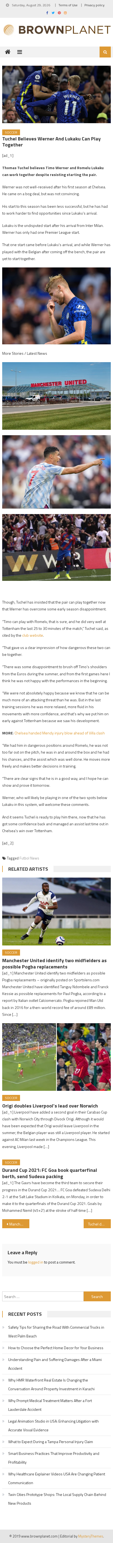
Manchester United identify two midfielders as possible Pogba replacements (54, 963)
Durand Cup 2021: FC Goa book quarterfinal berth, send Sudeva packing (49, 1173)
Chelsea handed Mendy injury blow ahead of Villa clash (60, 733)
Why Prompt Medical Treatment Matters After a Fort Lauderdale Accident (50, 1405)
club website (32, 635)
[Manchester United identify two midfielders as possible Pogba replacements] (56, 911)
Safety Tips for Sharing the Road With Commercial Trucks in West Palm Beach (56, 1331)
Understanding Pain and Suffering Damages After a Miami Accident (55, 1364)
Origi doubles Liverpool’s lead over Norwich (50, 1105)
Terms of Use (68, 5)
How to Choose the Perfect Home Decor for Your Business (55, 1348)
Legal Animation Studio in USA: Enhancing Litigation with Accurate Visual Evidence (53, 1425)
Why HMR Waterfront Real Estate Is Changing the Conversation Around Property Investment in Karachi (51, 1384)
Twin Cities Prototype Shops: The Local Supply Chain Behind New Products (57, 1499)
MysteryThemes (90, 1536)
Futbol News (29, 858)
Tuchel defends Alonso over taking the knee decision (99, 1224)
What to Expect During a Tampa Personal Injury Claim (50, 1441)
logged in (35, 1262)
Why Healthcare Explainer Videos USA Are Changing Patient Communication (56, 1478)
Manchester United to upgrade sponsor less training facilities (19, 1224)
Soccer (11, 132)
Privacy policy (94, 5)
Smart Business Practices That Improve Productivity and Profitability (53, 1457)
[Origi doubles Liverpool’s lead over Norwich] (56, 1057)
